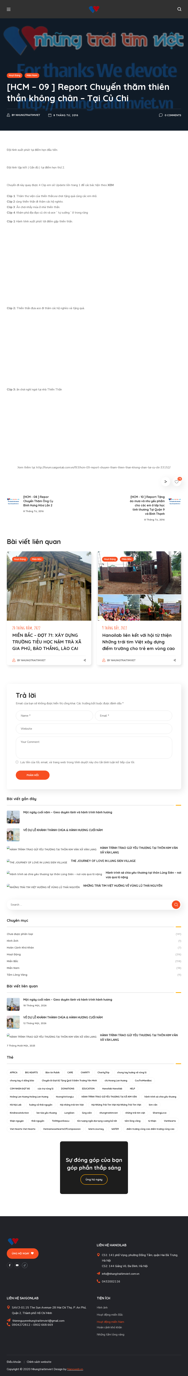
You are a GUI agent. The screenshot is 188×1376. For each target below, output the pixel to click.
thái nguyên (37, 1121)
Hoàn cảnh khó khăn (109, 1327)
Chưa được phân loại (94, 934)
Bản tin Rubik (53, 1072)
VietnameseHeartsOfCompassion (62, 1129)
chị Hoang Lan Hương (116, 1080)
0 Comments (173, 115)
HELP (132, 1088)
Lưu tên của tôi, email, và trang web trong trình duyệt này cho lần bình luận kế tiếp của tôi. (77, 762)
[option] (49, 611)
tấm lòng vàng (132, 1121)
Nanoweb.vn (75, 1369)
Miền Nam (32, 75)
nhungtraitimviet (28, 115)
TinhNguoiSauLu (60, 1121)
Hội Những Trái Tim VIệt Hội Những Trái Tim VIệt (116, 1104)
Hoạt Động (14, 75)
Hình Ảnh (94, 940)
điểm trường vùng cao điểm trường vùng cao (150, 1129)
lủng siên (87, 1112)
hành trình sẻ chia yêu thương (160, 1096)
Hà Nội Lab (15, 1104)
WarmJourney (96, 1129)
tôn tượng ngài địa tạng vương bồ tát (97, 1121)
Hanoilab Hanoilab (112, 1088)
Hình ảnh (102, 1308)
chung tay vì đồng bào (22, 1080)
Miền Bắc (37, 559)
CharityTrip (103, 1072)
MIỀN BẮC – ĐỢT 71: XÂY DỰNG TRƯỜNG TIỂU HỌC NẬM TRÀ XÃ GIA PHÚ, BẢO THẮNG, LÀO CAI (46, 641)
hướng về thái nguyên (40, 1104)
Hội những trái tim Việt (72, 1104)
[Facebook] (9, 1265)
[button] (179, 9)
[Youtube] (17, 1265)
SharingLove (160, 1112)
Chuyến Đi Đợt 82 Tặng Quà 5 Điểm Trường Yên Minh (69, 1080)
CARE (70, 1072)
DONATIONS (67, 1088)
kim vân (153, 1104)
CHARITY (85, 1072)
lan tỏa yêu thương (47, 1112)
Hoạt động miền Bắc (110, 1315)
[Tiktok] (25, 1265)
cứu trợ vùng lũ (45, 1088)
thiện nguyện (17, 1121)
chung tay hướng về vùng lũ (132, 1072)
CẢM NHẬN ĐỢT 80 (20, 1088)
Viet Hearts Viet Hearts (22, 1129)
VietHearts (170, 1121)
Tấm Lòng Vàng (94, 974)
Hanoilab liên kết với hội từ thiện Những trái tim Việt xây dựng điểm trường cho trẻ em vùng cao (138, 641)
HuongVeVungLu (65, 1096)
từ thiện (152, 1121)
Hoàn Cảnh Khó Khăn (94, 947)
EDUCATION (88, 1088)
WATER (115, 1129)
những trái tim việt (135, 1112)
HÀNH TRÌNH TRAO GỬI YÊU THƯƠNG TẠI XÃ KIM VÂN (109, 1096)
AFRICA (13, 1072)
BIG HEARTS (31, 1072)
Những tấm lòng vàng (110, 1335)
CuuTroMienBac (143, 1080)
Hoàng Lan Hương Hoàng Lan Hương (29, 1096)
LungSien (69, 1112)
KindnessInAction (19, 1112)
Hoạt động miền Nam (110, 1322)
